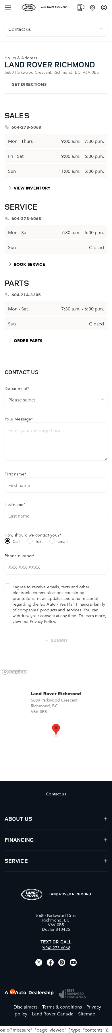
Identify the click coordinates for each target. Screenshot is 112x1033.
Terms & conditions (62, 1006)
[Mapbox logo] (14, 671)
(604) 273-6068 (56, 947)
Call (16, 541)
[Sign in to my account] (104, 7)
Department (17, 388)
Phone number (20, 555)
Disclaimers (25, 1006)
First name (15, 473)
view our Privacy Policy (34, 621)
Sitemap (86, 1013)
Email (62, 541)
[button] (56, 730)
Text (39, 541)
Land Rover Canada (53, 1013)
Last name (15, 504)
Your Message (19, 418)
